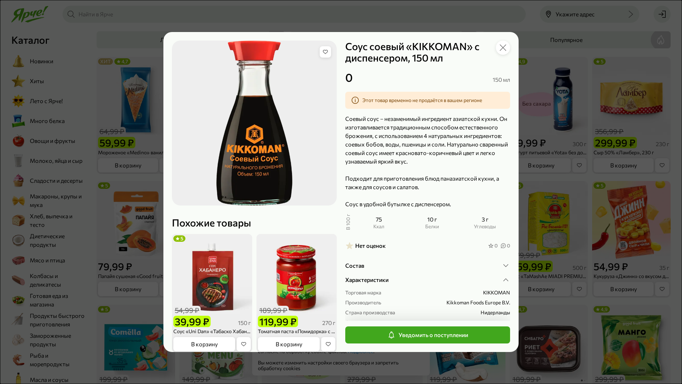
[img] (325, 52)
